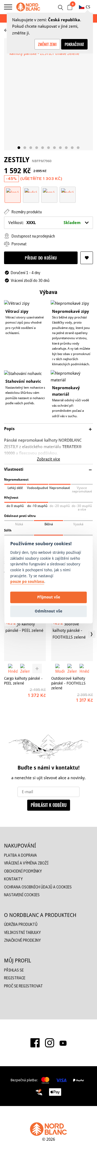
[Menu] (8, 7)
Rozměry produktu (26, 211)
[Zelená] (12, 190)
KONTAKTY (13, 878)
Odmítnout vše (48, 611)
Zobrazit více (48, 459)
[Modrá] (31, 190)
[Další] (92, 634)
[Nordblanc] (28, 7)
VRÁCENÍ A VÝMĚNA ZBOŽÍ (26, 863)
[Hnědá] (13, 668)
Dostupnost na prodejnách (33, 236)
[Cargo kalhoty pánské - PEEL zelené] (25, 637)
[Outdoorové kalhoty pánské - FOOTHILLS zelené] (72, 637)
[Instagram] (49, 1042)
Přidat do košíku (41, 258)
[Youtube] (63, 1043)
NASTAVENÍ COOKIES (22, 894)
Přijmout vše (48, 597)
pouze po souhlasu (27, 581)
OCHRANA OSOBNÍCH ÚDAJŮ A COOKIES (38, 886)
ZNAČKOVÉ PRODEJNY (22, 940)
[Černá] (49, 190)
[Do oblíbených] (86, 257)
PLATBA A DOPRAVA (20, 855)
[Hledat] (60, 7)
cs (88, 6)
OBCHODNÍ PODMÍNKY (23, 871)
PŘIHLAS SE (14, 970)
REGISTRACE (14, 977)
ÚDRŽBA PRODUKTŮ (20, 924)
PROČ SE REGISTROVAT (23, 985)
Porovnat (19, 243)
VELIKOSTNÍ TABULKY (22, 932)
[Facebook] (35, 1042)
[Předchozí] (5, 634)
